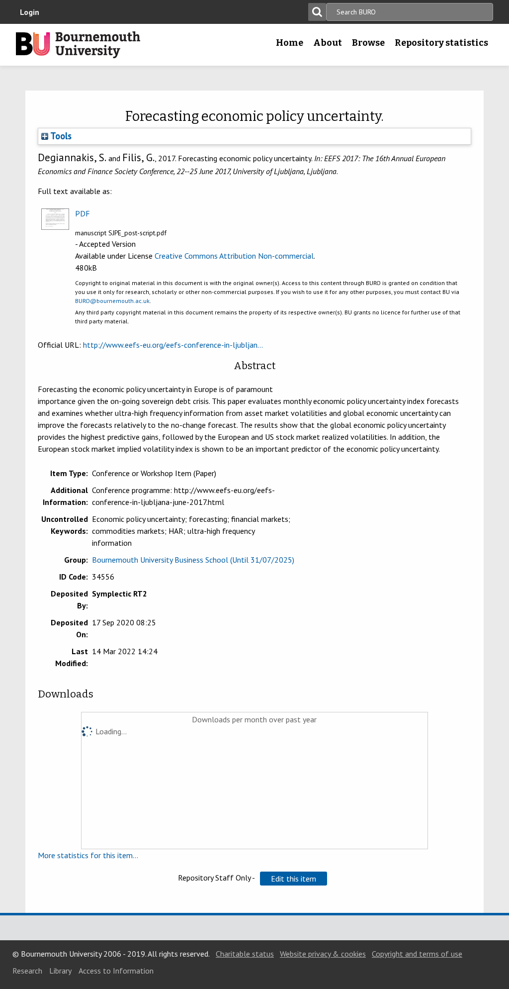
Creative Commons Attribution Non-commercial (234, 256)
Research (27, 971)
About (327, 42)
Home (289, 42)
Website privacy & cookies (323, 954)
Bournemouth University (78, 44)
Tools (60, 136)
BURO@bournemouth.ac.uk (112, 300)
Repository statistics (441, 42)
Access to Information (116, 971)
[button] (293, 879)
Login (29, 12)
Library (60, 971)
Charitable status (245, 954)
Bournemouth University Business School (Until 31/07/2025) (193, 560)
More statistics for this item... (88, 855)
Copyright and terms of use (417, 954)
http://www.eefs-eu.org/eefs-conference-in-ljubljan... (173, 345)
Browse (368, 42)
